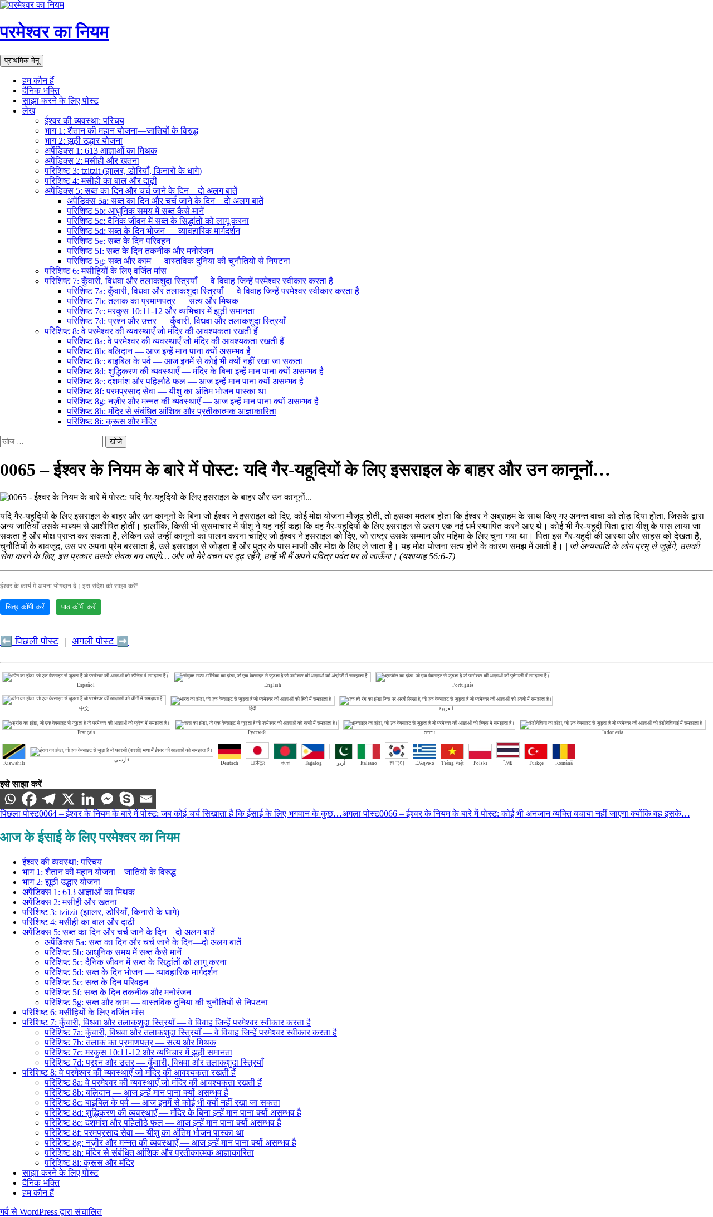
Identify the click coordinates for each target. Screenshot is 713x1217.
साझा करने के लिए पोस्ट (60, 100)
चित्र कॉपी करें (25, 607)
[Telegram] (48, 799)
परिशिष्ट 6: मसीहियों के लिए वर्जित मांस (106, 271)
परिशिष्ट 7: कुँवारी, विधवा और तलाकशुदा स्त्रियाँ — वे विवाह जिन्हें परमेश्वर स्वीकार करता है (189, 281)
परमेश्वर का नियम (54, 32)
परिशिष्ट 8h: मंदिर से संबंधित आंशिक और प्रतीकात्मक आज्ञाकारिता (171, 411)
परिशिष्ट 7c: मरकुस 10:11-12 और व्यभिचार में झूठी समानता (161, 311)
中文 (84, 708)
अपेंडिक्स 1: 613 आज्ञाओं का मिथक (101, 150)
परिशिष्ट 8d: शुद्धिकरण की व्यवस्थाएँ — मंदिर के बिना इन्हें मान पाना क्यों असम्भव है (195, 371)
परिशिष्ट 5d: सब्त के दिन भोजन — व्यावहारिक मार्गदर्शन (153, 231)
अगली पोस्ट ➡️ (100, 641)
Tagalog (313, 763)
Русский (257, 732)
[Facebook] (29, 799)
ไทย (508, 763)
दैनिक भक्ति (41, 90)
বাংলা (285, 763)
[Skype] (126, 799)
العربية (446, 708)
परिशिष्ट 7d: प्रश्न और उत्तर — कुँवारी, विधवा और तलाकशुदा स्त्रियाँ (176, 321)
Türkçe (536, 763)
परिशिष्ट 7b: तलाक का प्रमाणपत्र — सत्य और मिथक (152, 301)
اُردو (341, 763)
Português (463, 685)
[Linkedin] (87, 799)
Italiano (368, 763)
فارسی (121, 760)
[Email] (146, 799)
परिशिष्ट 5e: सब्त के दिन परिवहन (118, 241)
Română (564, 763)
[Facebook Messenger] (107, 799)
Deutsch (229, 763)
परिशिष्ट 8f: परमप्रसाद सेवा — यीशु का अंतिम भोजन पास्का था (166, 391)
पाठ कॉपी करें (78, 607)
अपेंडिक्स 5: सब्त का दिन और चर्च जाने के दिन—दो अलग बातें (141, 190)
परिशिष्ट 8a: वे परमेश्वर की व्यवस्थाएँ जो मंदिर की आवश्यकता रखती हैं (175, 341)
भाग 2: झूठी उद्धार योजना (84, 140)
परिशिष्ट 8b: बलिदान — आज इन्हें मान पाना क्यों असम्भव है (159, 351)
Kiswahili (14, 763)
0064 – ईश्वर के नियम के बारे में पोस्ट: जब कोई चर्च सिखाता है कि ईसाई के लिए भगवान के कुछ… (171, 813)
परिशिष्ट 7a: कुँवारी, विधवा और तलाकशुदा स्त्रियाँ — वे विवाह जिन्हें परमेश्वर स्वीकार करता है (213, 291)
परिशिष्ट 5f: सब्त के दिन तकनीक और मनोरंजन (140, 251)
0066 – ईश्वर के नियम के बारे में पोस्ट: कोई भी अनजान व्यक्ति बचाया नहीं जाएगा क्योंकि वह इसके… (516, 813)
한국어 (396, 763)
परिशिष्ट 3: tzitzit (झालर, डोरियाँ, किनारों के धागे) (123, 170)
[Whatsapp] (9, 799)
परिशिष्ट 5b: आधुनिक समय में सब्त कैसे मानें (135, 211)
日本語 (257, 763)
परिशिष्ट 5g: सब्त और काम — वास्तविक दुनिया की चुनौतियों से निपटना (178, 261)
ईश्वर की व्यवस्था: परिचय (84, 120)
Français (86, 732)
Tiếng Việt (452, 763)
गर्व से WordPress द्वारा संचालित (51, 1211)
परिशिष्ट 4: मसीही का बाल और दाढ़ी (101, 180)
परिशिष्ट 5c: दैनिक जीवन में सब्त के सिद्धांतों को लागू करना (158, 221)
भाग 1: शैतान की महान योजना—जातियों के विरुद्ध (121, 130)
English (272, 685)
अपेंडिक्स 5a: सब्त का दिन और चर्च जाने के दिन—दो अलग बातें (165, 201)
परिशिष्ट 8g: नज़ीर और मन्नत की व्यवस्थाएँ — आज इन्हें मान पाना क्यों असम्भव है (193, 401)
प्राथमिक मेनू (21, 60)
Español (86, 685)
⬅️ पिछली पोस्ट (29, 641)
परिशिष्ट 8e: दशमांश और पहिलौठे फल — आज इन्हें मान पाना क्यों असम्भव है (185, 381)
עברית (429, 732)
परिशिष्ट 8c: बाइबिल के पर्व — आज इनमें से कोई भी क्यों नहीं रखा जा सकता (184, 361)
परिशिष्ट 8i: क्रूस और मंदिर (112, 421)
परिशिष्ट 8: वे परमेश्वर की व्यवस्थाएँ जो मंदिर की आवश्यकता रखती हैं (151, 331)
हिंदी (252, 708)
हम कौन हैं (38, 80)
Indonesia (612, 732)
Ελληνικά (424, 763)
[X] (68, 799)
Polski (480, 763)
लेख (28, 110)
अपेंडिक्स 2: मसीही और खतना (92, 160)
